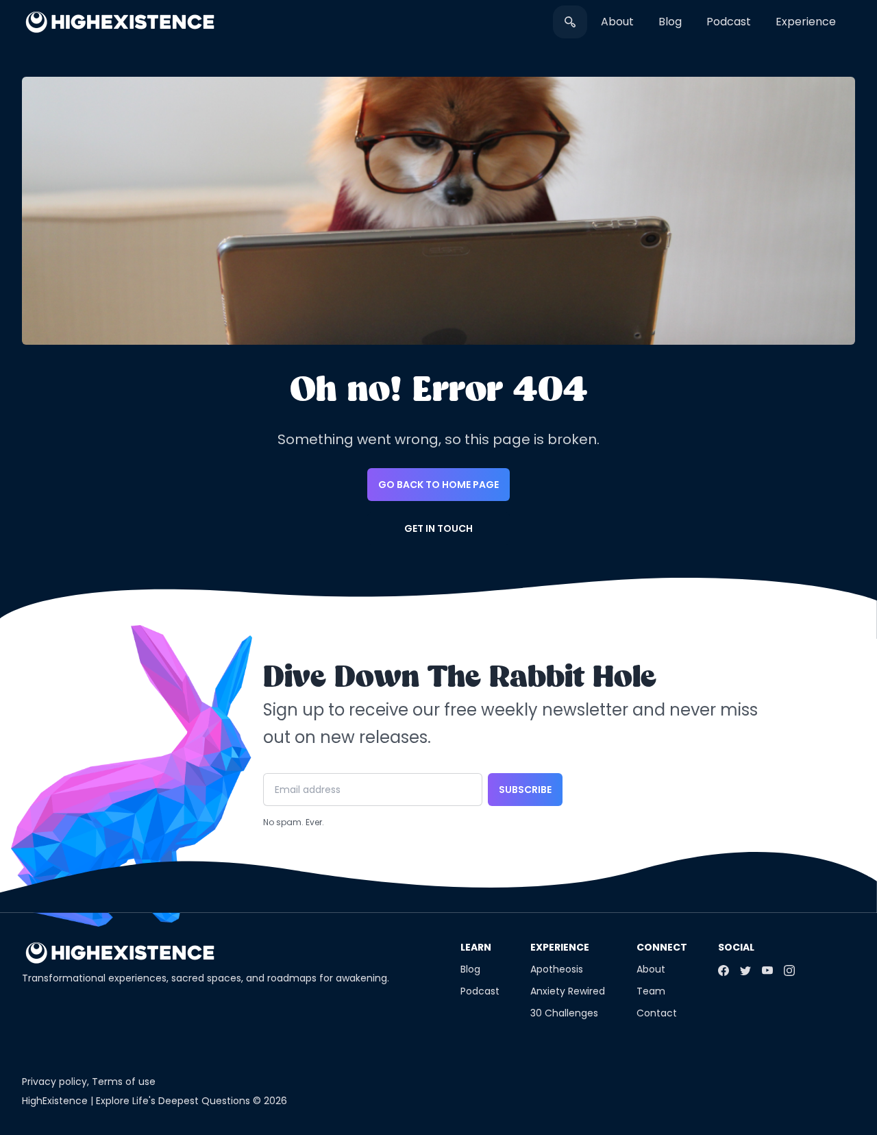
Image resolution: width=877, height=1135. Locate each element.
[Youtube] (767, 970)
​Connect (662, 947)
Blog (670, 21)
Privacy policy (54, 1081)
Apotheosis (556, 969)
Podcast (728, 21)
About (617, 21)
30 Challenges (564, 1013)
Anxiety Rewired (567, 991)
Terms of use (124, 1081)
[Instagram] (789, 970)
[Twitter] (745, 970)
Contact (657, 1013)
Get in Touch (438, 528)
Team (651, 991)
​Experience (806, 21)
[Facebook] (723, 970)
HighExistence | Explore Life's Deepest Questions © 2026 (154, 1101)
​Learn (475, 947)
